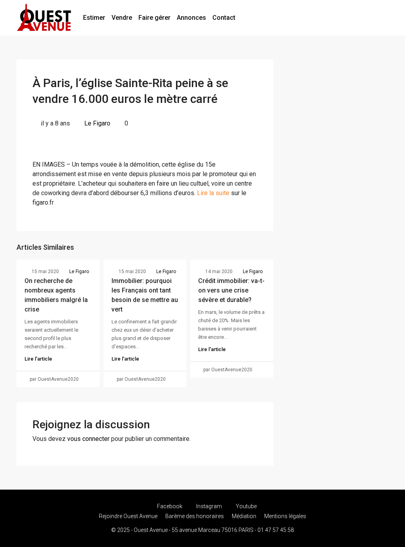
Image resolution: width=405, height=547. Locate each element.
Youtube (246, 506)
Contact (223, 17)
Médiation (244, 516)
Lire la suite (213, 193)
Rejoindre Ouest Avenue (128, 516)
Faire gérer (154, 17)
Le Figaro (97, 123)
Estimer (94, 17)
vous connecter (88, 439)
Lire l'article (38, 359)
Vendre (122, 17)
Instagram (209, 506)
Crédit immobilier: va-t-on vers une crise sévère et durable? (231, 290)
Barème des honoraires (194, 516)
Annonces (191, 17)
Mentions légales (285, 516)
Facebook (170, 506)
